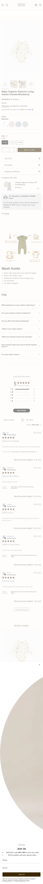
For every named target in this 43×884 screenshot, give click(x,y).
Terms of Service (20, 880)
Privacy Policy (7, 880)
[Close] (39, 664)
